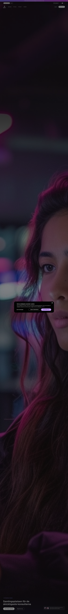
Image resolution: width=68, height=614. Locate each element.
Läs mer (43, 306)
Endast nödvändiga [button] (34, 309)
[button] (20, 309)
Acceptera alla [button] (46, 309)
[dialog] (34, 307)
